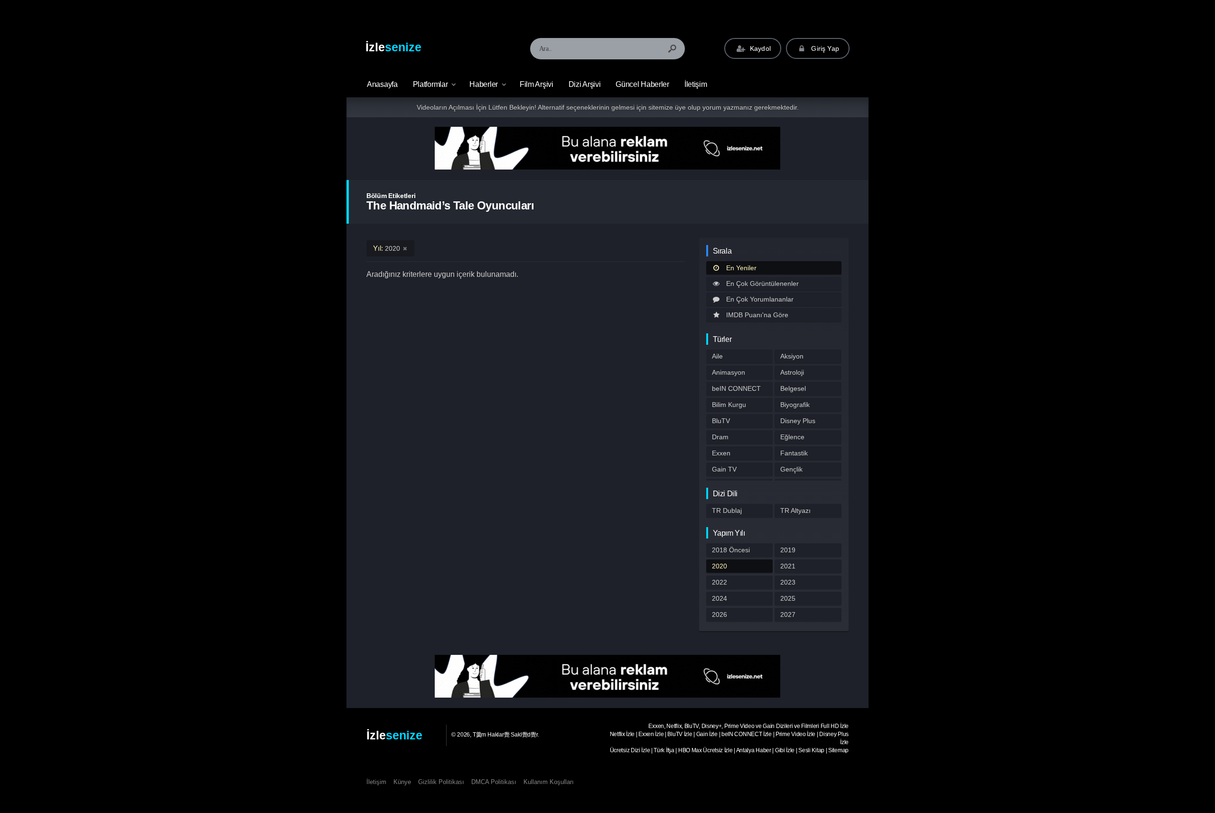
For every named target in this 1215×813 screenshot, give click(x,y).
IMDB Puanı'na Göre (757, 315)
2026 (719, 614)
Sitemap (838, 750)
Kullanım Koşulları (548, 781)
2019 (787, 550)
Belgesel (793, 388)
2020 (719, 566)
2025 (787, 598)
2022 (719, 582)
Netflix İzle (622, 734)
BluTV (721, 421)
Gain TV (724, 469)
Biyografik (795, 404)
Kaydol (759, 48)
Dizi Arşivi (585, 84)
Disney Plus (797, 421)
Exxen (721, 453)
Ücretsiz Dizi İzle (630, 750)
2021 (787, 566)
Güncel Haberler (642, 84)
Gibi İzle (784, 750)
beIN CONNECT (736, 388)
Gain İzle (707, 734)
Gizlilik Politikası (441, 781)
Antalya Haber (753, 750)
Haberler (483, 84)
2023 (787, 582)
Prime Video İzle (795, 734)
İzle (393, 47)
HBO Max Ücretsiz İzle (705, 750)
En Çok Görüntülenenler (762, 283)
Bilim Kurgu (729, 404)
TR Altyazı (795, 510)
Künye (402, 781)
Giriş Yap (824, 48)
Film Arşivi (536, 84)
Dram (720, 437)
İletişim (695, 84)
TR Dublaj (727, 510)
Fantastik (794, 453)
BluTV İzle (679, 734)
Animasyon (728, 372)
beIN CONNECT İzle (746, 734)
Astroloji (792, 372)
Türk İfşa (664, 750)
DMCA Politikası (493, 781)
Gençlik (791, 469)
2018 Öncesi (731, 550)
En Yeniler (741, 268)
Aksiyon (792, 356)
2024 (719, 598)
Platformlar (430, 84)
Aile (717, 356)
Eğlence (792, 437)
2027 (787, 614)
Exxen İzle (651, 734)
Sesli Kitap (811, 750)
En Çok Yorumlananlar (760, 299)
